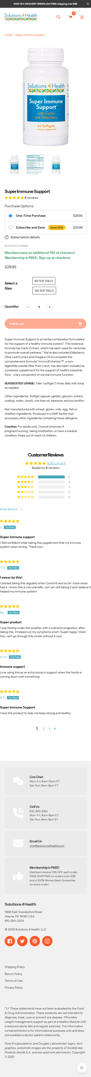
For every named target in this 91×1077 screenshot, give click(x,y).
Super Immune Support (30, 34)
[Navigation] (82, 17)
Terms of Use (14, 981)
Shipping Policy (15, 967)
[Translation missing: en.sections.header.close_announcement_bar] (88, 4)
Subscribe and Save (30, 227)
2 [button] (43, 729)
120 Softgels (44, 290)
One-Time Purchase (31, 216)
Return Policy (13, 974)
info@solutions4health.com (47, 845)
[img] (9, 521)
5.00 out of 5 (56, 463)
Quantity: (12, 306)
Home (8, 34)
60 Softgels (44, 281)
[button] (15, 198)
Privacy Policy (14, 987)
